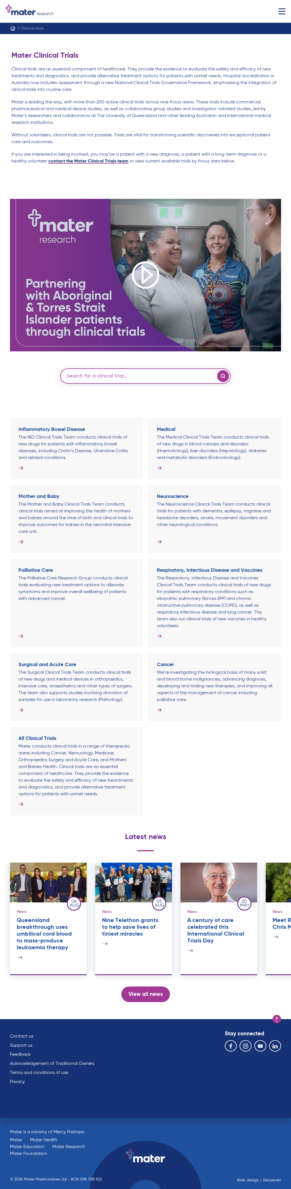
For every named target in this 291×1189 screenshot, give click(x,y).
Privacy (17, 1082)
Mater (16, 1140)
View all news (145, 994)
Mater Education (27, 1147)
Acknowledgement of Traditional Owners (52, 1063)
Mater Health (43, 1140)
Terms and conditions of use (39, 1073)
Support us (21, 1045)
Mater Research (68, 1147)
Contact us (21, 1036)
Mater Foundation (28, 1154)
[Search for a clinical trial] (223, 376)
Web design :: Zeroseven (259, 1180)
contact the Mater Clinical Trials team (88, 161)
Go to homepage (29, 11)
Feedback (20, 1054)
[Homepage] (13, 28)
